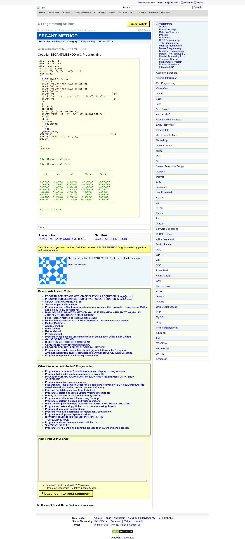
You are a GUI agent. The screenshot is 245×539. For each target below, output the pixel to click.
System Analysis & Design (170, 166)
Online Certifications (166, 307)
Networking (162, 140)
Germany (135, 258)
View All (163, 26)
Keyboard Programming (171, 51)
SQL (158, 161)
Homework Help (167, 29)
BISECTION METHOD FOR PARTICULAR (67, 342)
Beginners (164, 37)
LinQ (158, 322)
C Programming (64, 30)
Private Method (53, 334)
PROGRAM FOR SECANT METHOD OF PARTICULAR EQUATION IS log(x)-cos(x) (89, 296)
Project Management (167, 327)
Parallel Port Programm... (172, 53)
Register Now (171, 2)
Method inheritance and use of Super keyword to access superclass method (87, 320)
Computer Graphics (169, 59)
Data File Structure (169, 32)
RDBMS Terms (164, 234)
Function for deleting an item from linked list (70, 390)
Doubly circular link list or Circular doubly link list (73, 395)
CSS (158, 182)
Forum (66, 12)
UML (158, 249)
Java (158, 104)
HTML (159, 150)
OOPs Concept (164, 145)
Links (142, 12)
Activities (100, 12)
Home (42, 12)
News (112, 12)
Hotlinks (168, 518)
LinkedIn (139, 521)
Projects (163, 35)
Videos (123, 12)
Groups (166, 12)
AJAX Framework (165, 239)
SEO (158, 265)
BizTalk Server (163, 286)
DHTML (160, 353)
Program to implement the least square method (71, 355)
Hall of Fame (100, 521)
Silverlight (161, 333)
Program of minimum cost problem (65, 409)
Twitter (127, 521)
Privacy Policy (118, 524)
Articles (53, 12)
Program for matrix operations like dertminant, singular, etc (78, 411)
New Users (119, 518)
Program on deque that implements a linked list (71, 422)
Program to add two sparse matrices (65, 382)
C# (157, 202)
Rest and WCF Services (168, 119)
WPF (158, 255)
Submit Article (138, 23)
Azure (159, 291)
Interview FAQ (82, 12)
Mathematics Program (170, 61)
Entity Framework (165, 124)
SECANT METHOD (107, 247)
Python (159, 213)
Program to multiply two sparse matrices (68, 414)
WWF (159, 281)
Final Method (52, 328)
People (153, 12)
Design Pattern (163, 244)
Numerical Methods (85, 30)
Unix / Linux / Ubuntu (167, 135)
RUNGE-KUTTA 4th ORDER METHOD (62, 238)
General (160, 296)
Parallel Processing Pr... (171, 56)
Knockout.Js (162, 130)
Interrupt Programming (170, 45)
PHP (158, 312)
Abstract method (54, 326)
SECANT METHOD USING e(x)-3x (63, 301)
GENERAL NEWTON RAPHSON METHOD (67, 344)
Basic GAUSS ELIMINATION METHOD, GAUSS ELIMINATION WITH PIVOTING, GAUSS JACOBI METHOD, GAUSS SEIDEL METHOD (93, 314)
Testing (160, 301)
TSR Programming (168, 43)
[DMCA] (122, 532)
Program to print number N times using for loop (72, 398)
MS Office (161, 343)
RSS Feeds (144, 30)
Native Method (53, 331)
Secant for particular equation (61, 304)
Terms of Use (101, 524)
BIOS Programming (169, 40)
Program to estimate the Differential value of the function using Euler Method (88, 336)
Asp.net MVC (163, 114)
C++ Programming (165, 83)
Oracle (159, 223)
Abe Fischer (57, 41)
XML (158, 338)
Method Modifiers (55, 323)
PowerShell (162, 270)
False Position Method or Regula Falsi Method (71, 318)
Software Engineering (167, 229)
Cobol (159, 98)
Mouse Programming (170, 48)
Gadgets (160, 171)
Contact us (134, 524)
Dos (158, 156)
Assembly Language (166, 72)
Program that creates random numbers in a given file (74, 374)
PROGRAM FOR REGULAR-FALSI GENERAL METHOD (75, 347)
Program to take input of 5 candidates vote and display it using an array (85, 371)
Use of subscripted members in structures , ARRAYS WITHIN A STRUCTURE (87, 403)
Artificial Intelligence (166, 78)
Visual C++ (162, 88)
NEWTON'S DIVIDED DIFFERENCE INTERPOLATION (74, 417)
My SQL (160, 317)
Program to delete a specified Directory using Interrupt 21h (77, 393)
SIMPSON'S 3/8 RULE (57, 425)
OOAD (159, 93)
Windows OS (162, 348)
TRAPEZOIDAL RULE (57, 419)
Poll (133, 12)
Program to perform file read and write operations (72, 401)
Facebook (116, 521)
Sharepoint (161, 359)
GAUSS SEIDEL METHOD (111, 238)
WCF (158, 260)
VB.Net (160, 208)
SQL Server (162, 109)
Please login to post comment (65, 493)
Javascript (161, 187)
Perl (158, 218)
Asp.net (160, 197)
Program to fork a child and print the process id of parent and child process (87, 427)
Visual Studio (163, 275)
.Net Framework (164, 192)
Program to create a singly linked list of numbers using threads (80, 406)
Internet (160, 176)
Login (159, 2)
